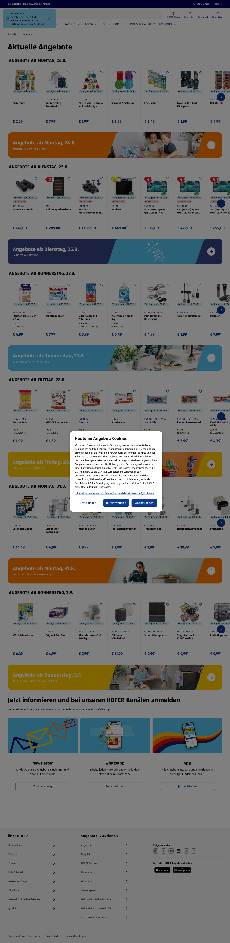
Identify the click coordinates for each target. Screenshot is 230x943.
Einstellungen (88, 503)
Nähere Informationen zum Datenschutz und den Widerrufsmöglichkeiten (114, 493)
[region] (116, 471)
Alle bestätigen (144, 503)
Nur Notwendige (116, 503)
